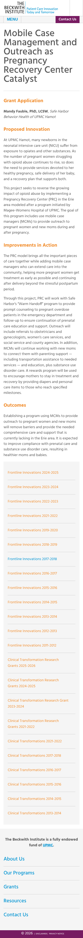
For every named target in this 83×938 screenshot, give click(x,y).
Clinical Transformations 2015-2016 (34, 785)
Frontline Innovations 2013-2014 (32, 617)
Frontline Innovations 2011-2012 (32, 646)
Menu (12, 19)
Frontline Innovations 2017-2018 (32, 559)
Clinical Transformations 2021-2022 (35, 741)
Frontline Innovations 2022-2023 (33, 502)
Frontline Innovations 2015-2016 (32, 588)
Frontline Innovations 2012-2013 (32, 631)
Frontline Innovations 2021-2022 (33, 516)
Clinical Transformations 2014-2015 (34, 799)
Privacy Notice (56, 933)
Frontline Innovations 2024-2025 (33, 473)
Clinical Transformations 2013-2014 (34, 813)
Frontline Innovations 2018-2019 (32, 545)
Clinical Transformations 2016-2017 (34, 770)
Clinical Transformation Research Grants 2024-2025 (33, 683)
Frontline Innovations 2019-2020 (33, 530)
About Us (13, 859)
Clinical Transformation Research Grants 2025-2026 (33, 663)
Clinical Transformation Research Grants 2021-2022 (33, 724)
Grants (10, 887)
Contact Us (67, 19)
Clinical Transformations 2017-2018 (34, 756)
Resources (14, 901)
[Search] (76, 8)
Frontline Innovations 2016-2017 (32, 574)
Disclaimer (41, 933)
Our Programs (18, 873)
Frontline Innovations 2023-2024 (33, 487)
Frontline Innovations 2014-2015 (32, 602)
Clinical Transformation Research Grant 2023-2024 (38, 704)
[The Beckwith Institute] (31, 7)
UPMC (48, 845)
